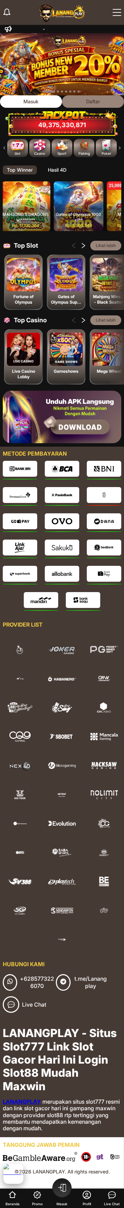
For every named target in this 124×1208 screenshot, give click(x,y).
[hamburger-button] (117, 12)
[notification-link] (7, 12)
